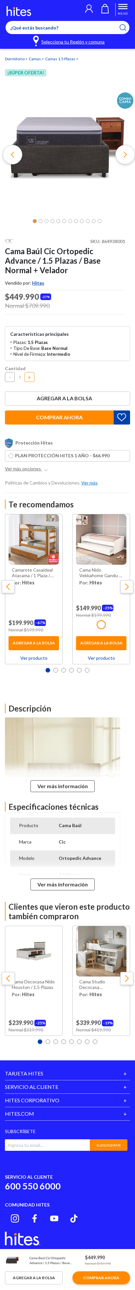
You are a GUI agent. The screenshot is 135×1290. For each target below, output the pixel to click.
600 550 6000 (33, 1186)
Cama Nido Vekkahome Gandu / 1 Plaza (100, 573)
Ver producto (34, 658)
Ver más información (62, 786)
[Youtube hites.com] (54, 1218)
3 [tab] (63, 670)
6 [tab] (87, 670)
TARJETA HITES (24, 1073)
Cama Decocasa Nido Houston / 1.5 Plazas (33, 984)
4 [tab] (71, 670)
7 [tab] (87, 1041)
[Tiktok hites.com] (74, 1218)
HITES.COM (19, 1113)
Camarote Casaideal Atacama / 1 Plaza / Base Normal (32, 573)
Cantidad (15, 368)
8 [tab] (95, 1041)
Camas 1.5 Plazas (60, 58)
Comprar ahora (59, 417)
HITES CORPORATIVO (32, 1100)
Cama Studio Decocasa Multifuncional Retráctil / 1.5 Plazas (100, 984)
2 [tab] (55, 670)
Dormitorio (15, 58)
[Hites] (19, 11)
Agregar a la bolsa (64, 398)
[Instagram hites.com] (15, 1218)
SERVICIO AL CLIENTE (31, 1087)
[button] (89, 9)
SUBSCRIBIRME (109, 1145)
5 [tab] (79, 670)
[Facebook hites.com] (34, 1218)
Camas (35, 58)
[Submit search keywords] (127, 27)
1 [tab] (48, 670)
